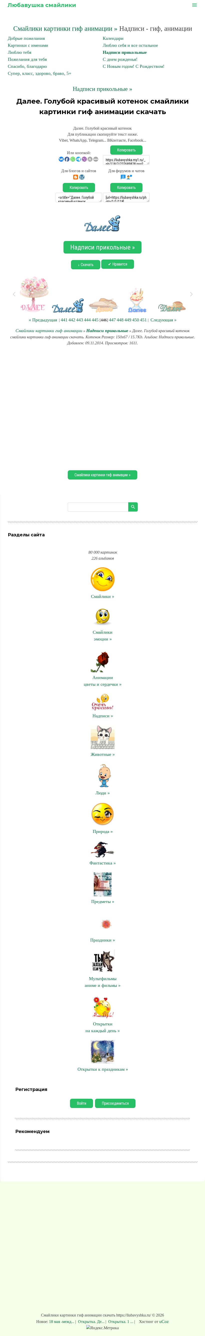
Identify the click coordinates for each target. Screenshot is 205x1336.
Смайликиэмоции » (102, 635)
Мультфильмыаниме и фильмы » (102, 982)
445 (95, 319)
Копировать (126, 150)
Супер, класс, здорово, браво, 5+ (39, 73)
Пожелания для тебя (27, 59)
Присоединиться (115, 1103)
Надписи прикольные (125, 52)
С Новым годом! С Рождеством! (133, 66)
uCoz (164, 1321)
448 (120, 319)
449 (127, 319)
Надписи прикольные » (102, 89)
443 (79, 319)
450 (135, 319)
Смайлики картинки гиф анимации (49, 330)
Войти (81, 1103)
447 (112, 319)
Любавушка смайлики (42, 5)
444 (87, 319)
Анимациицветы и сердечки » (103, 681)
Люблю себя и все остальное (130, 45)
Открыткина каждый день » (103, 1027)
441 (64, 319)
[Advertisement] (103, 407)
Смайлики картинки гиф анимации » (65, 28)
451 (143, 319)
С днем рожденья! (120, 59)
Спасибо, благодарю (27, 66)
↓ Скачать (86, 264)
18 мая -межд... (62, 1321)
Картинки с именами (28, 45)
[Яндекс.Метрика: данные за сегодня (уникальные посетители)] (102, 1328)
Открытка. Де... (91, 1321)
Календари (113, 38)
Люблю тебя (19, 52)
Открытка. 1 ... (120, 1321)
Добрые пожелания (26, 38)
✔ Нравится (117, 264)
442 (71, 319)
